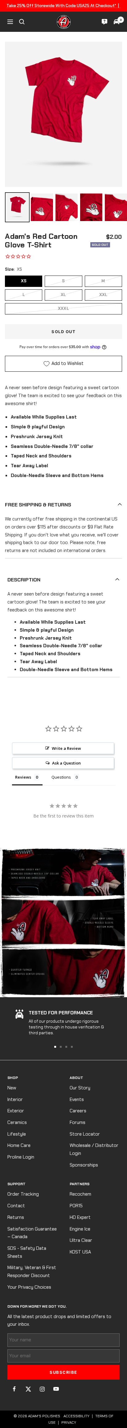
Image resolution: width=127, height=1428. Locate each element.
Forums (77, 1122)
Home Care (19, 1145)
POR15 (76, 1206)
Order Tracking (23, 1194)
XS (24, 281)
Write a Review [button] (66, 748)
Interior (15, 1099)
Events (77, 1099)
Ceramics (17, 1122)
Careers (78, 1111)
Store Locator (85, 1134)
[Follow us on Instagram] (42, 1389)
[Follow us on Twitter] (28, 1389)
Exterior (15, 1111)
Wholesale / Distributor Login (94, 1149)
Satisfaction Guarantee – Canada (32, 1233)
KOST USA (80, 1252)
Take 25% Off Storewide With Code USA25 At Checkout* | (63, 5)
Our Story (80, 1088)
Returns (15, 1217)
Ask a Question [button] (66, 763)
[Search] (22, 21)
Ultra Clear (81, 1240)
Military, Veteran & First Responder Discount (31, 1272)
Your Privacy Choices (29, 1287)
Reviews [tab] (23, 777)
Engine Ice (80, 1229)
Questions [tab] (61, 777)
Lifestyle (16, 1134)
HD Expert (80, 1217)
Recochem (80, 1194)
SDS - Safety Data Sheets (26, 1252)
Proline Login (20, 1157)
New (11, 1088)
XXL (103, 294)
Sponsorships (84, 1165)
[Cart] (116, 21)
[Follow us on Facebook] (14, 1389)
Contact (16, 1206)
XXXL (63, 308)
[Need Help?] (104, 21)
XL (63, 294)
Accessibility (76, 1416)
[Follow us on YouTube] (56, 1389)
